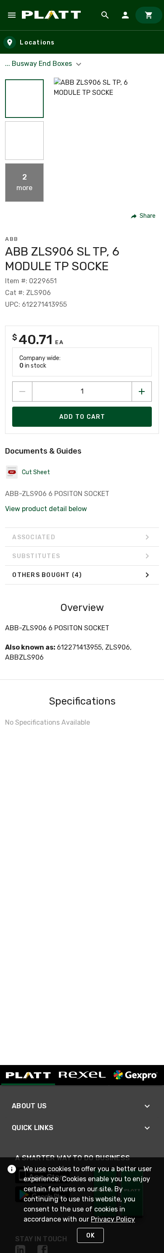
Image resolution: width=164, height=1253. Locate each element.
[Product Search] (105, 15)
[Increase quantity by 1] (141, 391)
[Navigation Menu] (12, 15)
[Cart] (148, 15)
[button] (24, 98)
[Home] (53, 15)
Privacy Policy (113, 1219)
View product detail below (46, 509)
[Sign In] (125, 15)
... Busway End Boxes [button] (39, 64)
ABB (12, 239)
